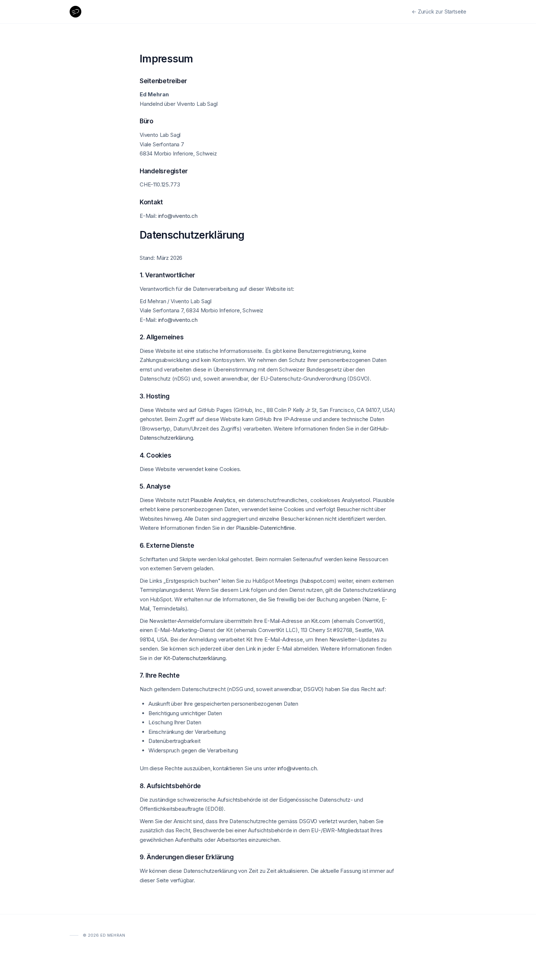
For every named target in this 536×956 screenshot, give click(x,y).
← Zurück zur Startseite (439, 11)
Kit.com (320, 620)
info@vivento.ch (178, 215)
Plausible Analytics (213, 500)
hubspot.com (318, 580)
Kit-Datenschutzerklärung (194, 658)
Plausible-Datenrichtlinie (265, 527)
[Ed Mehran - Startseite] (75, 12)
